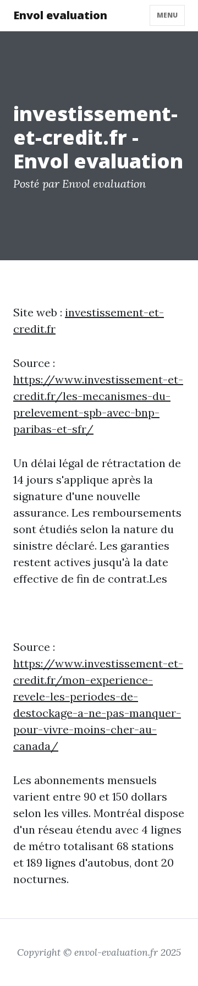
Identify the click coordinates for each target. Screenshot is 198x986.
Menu (167, 15)
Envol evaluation (60, 15)
